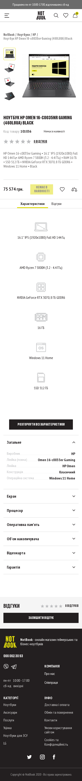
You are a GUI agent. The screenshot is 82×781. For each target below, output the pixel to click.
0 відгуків (40, 141)
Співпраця (51, 682)
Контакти (50, 720)
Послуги (8, 720)
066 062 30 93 (13, 656)
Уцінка (7, 727)
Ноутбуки (23, 34)
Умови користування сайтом (58, 729)
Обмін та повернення (58, 712)
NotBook (9, 34)
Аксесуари (10, 712)
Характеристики (32, 204)
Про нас (49, 673)
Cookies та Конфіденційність (56, 741)
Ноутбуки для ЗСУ (15, 735)
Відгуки (56, 204)
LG (4, 743)
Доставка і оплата (56, 704)
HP (34, 34)
